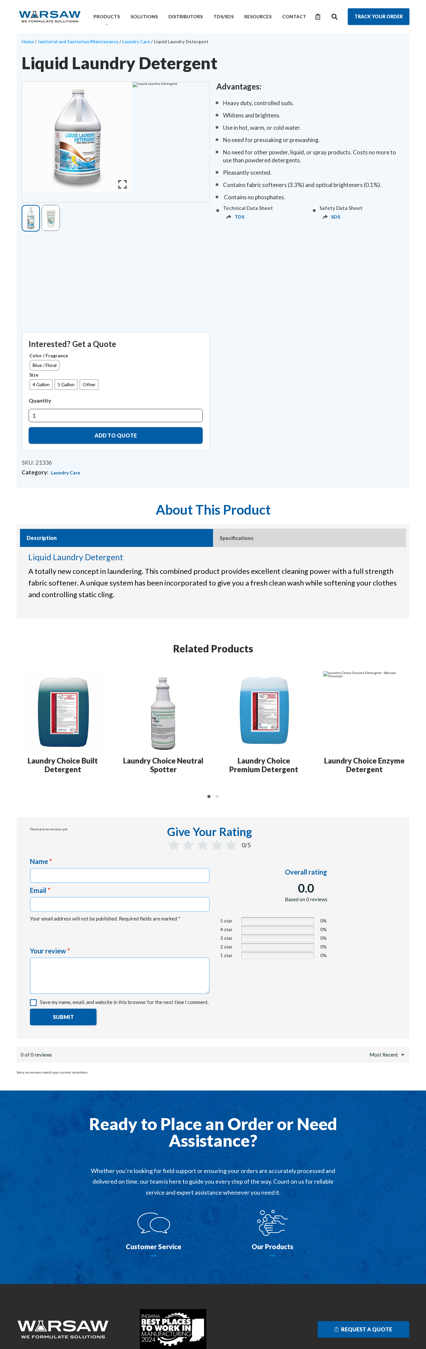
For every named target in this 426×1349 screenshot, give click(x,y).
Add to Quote (116, 435)
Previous (21, 731)
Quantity (40, 400)
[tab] (116, 538)
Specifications (237, 538)
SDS (335, 217)
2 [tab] (217, 796)
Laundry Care (136, 41)
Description (42, 538)
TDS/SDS (223, 16)
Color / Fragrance (48, 355)
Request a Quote (366, 1329)
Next (405, 731)
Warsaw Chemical (50, 16)
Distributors (185, 16)
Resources (258, 16)
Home (28, 41)
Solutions (144, 16)
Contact (294, 16)
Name (41, 861)
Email (40, 890)
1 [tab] (209, 796)
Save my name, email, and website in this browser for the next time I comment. (124, 1002)
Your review (50, 951)
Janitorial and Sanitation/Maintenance (78, 41)
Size (33, 375)
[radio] (44, 365)
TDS (239, 217)
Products (107, 16)
